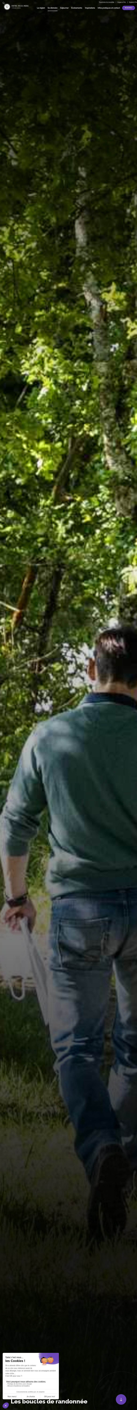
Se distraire (52, 8)
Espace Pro (121, 2)
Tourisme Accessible (106, 2)
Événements (76, 8)
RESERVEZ (128, 8)
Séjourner (64, 8)
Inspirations (90, 8)
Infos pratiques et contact (109, 8)
